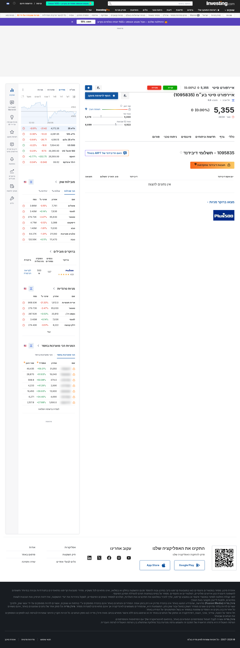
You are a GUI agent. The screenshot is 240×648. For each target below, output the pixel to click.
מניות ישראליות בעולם (135, 15)
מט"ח (72, 89)
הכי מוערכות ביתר (44, 354)
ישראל (205, 15)
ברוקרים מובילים (64, 251)
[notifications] (14, 3)
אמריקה (104, 15)
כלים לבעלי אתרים (66, 561)
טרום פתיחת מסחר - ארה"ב (175, 15)
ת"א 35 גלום (69, 139)
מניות (229, 15)
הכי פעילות (69, 191)
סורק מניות (120, 10)
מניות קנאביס (117, 15)
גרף (222, 136)
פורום (156, 136)
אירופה (95, 15)
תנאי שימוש (45, 639)
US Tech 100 (68, 151)
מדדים (62, 89)
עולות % (56, 191)
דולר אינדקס (69, 162)
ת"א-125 (70, 134)
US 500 (71, 145)
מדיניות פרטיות (28, 639)
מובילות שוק (67, 182)
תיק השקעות (69, 554)
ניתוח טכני (170, 136)
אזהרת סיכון (10, 639)
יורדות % (43, 191)
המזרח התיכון (83, 15)
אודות (32, 547)
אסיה (71, 15)
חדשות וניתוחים (205, 136)
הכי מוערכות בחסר (66, 354)
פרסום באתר (28, 554)
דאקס (72, 156)
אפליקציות (70, 547)
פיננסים (186, 136)
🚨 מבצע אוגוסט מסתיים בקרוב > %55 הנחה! (70, 3)
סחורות (50, 89)
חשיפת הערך (94, 109)
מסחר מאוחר (154, 15)
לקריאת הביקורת (27, 272)
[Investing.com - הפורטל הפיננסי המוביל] (220, 3)
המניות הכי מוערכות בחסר (58, 345)
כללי (231, 136)
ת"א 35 (71, 128)
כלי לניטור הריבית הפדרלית (54, 15)
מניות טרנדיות (66, 288)
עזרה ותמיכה (28, 561)
